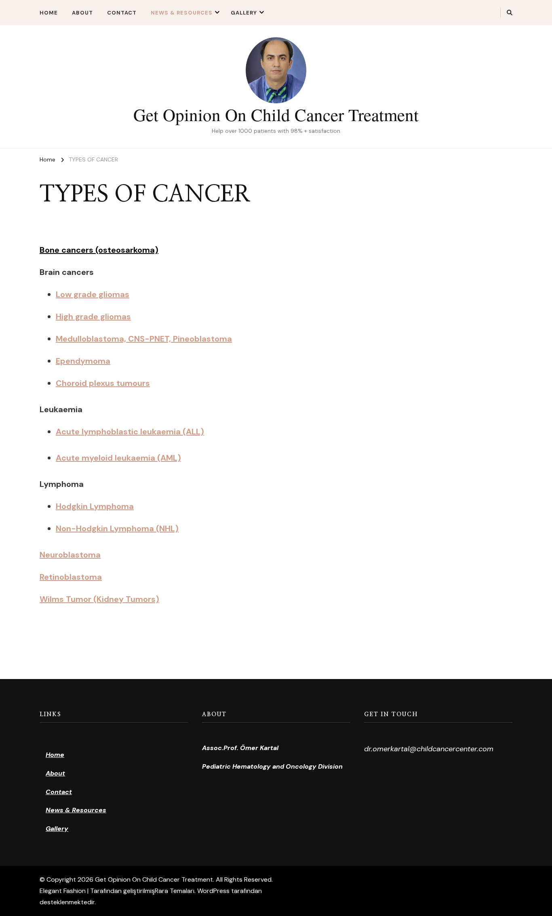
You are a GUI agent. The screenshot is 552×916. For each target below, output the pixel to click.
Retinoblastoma (71, 577)
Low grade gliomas (92, 294)
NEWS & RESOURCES (182, 12)
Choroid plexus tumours (103, 383)
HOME (49, 12)
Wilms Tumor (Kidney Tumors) (99, 599)
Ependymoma (83, 361)
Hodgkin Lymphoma (95, 506)
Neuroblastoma (70, 554)
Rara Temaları (174, 891)
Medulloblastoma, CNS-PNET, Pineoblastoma (144, 338)
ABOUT (82, 12)
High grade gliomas (93, 316)
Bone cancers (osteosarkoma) (99, 250)
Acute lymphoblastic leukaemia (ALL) (130, 431)
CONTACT (122, 12)
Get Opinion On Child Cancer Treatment (276, 114)
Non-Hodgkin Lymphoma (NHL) (117, 528)
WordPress (213, 891)
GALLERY (244, 12)
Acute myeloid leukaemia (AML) (118, 458)
